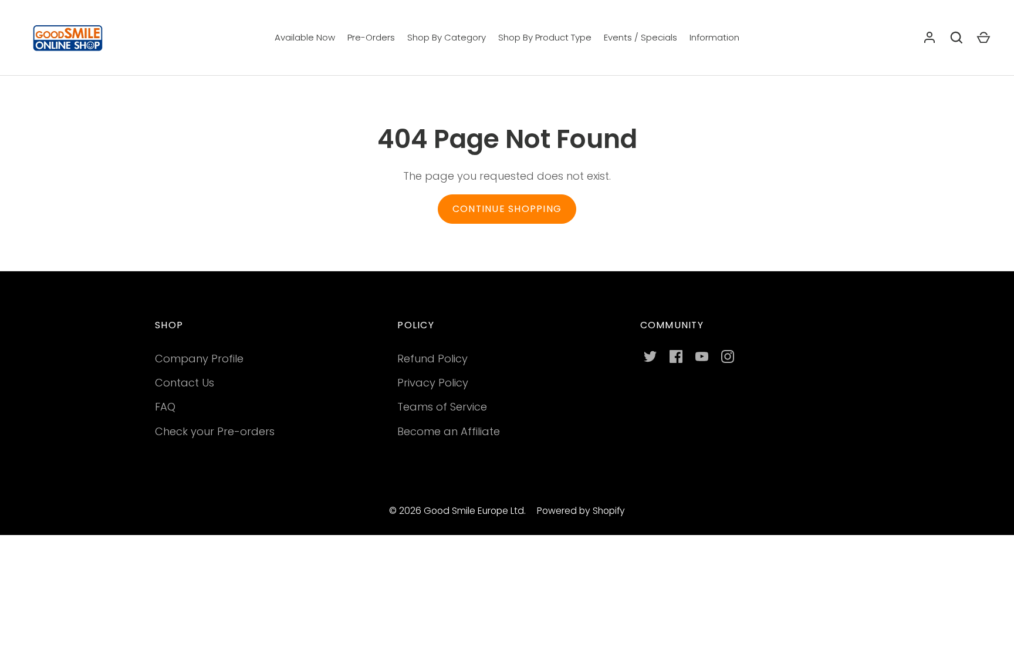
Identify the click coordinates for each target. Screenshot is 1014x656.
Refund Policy (432, 358)
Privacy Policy (432, 382)
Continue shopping (507, 209)
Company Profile (199, 358)
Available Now (305, 37)
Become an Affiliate (448, 431)
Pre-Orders (371, 37)
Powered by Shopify (581, 510)
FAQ (165, 406)
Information (714, 37)
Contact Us (184, 382)
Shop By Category (446, 37)
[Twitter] (650, 356)
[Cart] (983, 38)
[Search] (956, 38)
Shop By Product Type (545, 37)
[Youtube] (702, 356)
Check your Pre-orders (215, 431)
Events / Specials (640, 37)
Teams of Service (442, 406)
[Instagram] (728, 356)
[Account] (929, 38)
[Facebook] (676, 356)
